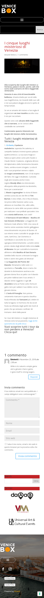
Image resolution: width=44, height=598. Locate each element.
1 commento (23, 55)
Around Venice (10, 55)
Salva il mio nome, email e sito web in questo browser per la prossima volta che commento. (20, 447)
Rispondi (34, 377)
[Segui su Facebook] (3, 569)
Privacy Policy (9, 578)
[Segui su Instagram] (10, 569)
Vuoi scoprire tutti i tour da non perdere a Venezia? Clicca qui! (21, 329)
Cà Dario (10, 145)
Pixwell (17, 591)
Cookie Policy (9, 585)
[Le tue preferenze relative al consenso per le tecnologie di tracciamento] (39, 593)
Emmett (15, 359)
